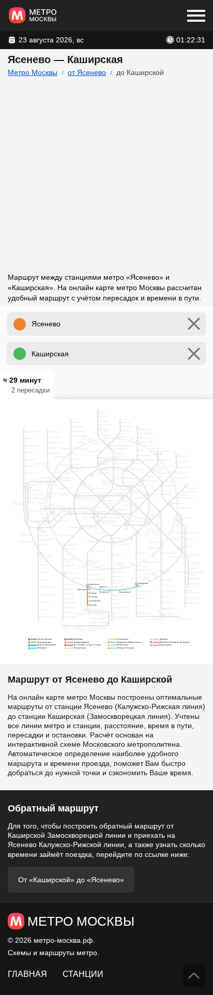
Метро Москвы (32, 72)
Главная (27, 974)
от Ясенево (87, 72)
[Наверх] (193, 975)
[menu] (196, 15)
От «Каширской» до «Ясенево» (71, 880)
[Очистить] (193, 324)
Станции (83, 974)
